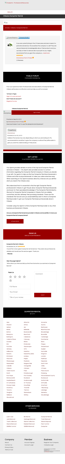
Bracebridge (45, 332)
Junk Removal (11, 419)
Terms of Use (9, 449)
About (7, 442)
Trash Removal (45, 419)
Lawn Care (10, 416)
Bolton (9, 332)
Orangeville (27, 365)
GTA (25, 349)
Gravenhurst (45, 346)
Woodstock (10, 397)
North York (44, 363)
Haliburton (10, 351)
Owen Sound (11, 370)
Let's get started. (15, 221)
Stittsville (44, 382)
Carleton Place (11, 339)
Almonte (26, 322)
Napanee (44, 361)
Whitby (26, 395)
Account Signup (29, 442)
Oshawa (26, 368)
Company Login (49, 445)
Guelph (43, 349)
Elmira (26, 341)
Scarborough (28, 380)
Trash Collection (12, 421)
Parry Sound (45, 370)
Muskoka (26, 361)
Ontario (7, 27)
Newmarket (10, 363)
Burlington (10, 337)
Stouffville (27, 385)
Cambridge (44, 337)
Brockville (44, 334)
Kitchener (10, 356)
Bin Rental (27, 416)
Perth (8, 373)
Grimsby (9, 349)
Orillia (43, 365)
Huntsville (44, 351)
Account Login (29, 445)
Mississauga (10, 361)
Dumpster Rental (46, 416)
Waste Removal (11, 424)
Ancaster (44, 322)
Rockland (27, 378)
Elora (42, 341)
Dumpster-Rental (22, 27)
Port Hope (10, 375)
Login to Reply (36, 112)
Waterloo (44, 392)
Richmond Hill (11, 378)
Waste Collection (29, 421)
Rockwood (44, 378)
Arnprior (9, 324)
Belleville (26, 329)
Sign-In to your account (14, 96)
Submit (42, 295)
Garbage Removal (29, 419)
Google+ (51, 451)
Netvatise (47, 451)
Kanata (9, 353)
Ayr (25, 327)
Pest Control (45, 424)
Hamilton (26, 351)
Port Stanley (28, 375)
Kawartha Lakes (29, 353)
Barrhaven (44, 327)
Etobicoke (27, 344)
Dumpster (44, 426)
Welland (9, 395)
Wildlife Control (11, 426)
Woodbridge (45, 395)
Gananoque (27, 346)
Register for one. (12, 101)
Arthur (26, 324)
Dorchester (44, 339)
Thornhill (26, 387)
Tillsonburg (44, 387)
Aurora (43, 324)
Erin (8, 344)
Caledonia (27, 337)
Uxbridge (44, 390)
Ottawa (43, 368)
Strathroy (10, 387)
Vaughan (9, 392)
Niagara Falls (28, 363)
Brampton (10, 334)
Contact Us (8, 445)
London (43, 356)
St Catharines (11, 382)
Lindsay (26, 356)
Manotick (9, 358)
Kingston (44, 353)
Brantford (27, 334)
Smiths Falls (44, 380)
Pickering (44, 373)
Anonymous (11, 133)
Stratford (44, 385)
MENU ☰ (9, 12)
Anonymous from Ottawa (24, 58)
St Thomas (27, 382)
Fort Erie (9, 346)
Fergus (43, 344)
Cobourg (26, 339)
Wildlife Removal (29, 426)
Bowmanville (28, 332)
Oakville (9, 365)
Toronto (9, 390)
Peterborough (28, 373)
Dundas (9, 341)
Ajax (8, 322)
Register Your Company (51, 442)
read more (46, 53)
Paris (25, 370)
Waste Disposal (46, 421)
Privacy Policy (9, 447)
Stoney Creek (11, 385)
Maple (26, 358)
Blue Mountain (45, 329)
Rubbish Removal (29, 424)
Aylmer (9, 327)
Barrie (8, 329)
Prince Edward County (48, 375)
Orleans (13, 27)
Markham (44, 358)
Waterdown (27, 392)
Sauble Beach (11, 380)
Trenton (26, 390)
